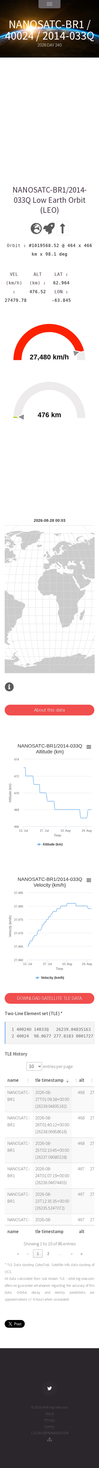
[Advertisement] (49, 121)
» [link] (81, 1254)
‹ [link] (27, 1254)
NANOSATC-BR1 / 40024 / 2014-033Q (49, 30)
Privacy (49, 1420)
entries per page (57, 1066)
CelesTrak (42, 1264)
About (49, 1413)
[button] (28, 1080)
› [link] (71, 1254)
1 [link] (38, 1254)
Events (49, 1426)
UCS (8, 1271)
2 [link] (48, 1254)
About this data (49, 710)
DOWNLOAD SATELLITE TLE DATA (49, 998)
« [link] (18, 1254)
